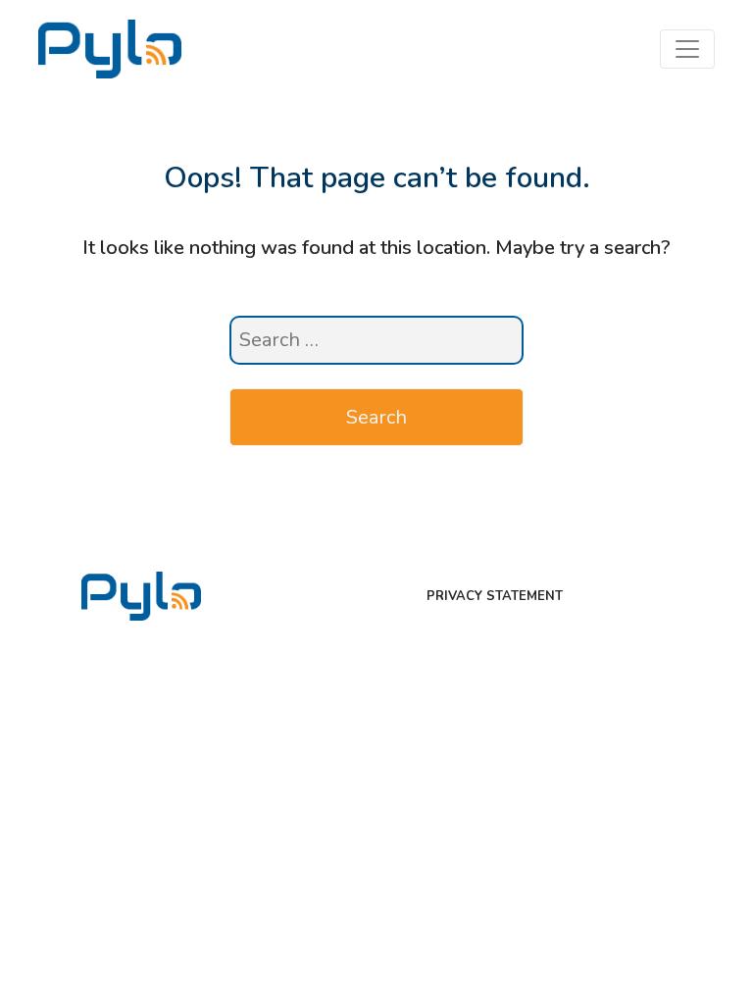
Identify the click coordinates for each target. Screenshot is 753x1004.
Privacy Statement (495, 596)
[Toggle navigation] (687, 49)
